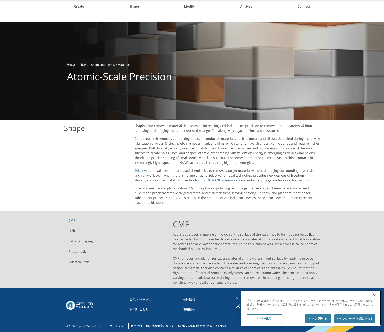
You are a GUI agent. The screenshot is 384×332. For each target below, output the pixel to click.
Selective (141, 170)
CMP (71, 220)
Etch (71, 231)
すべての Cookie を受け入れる (355, 318)
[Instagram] (238, 306)
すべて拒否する (318, 318)
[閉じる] (374, 295)
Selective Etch (78, 262)
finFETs (200, 180)
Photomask (77, 251)
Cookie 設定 (264, 318)
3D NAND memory (221, 180)
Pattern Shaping (80, 241)
